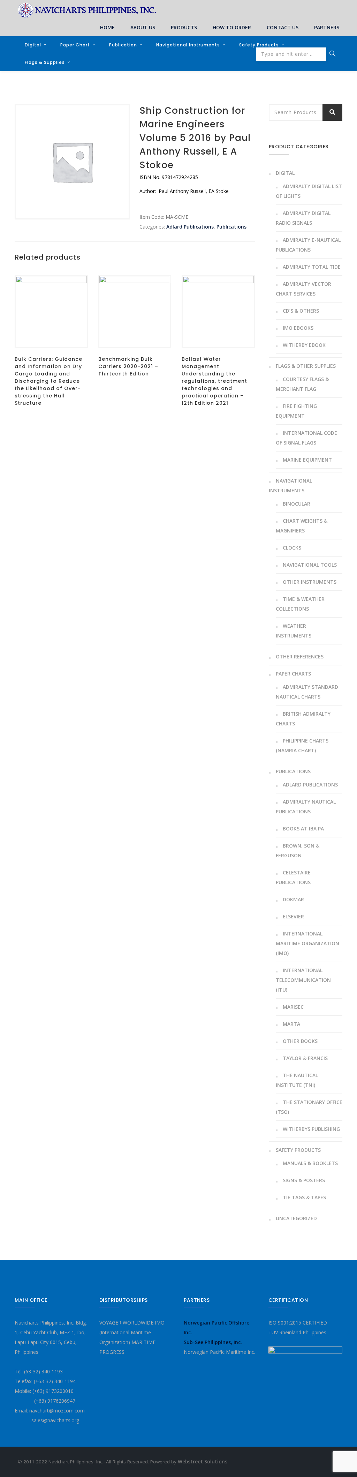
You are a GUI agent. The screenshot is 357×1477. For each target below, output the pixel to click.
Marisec (293, 1007)
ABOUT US (142, 27)
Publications (231, 226)
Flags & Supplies (45, 62)
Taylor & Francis (305, 1058)
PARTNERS (326, 27)
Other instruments (309, 582)
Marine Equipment (307, 459)
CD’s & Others (301, 310)
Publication (123, 45)
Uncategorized (296, 1218)
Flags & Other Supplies (306, 366)
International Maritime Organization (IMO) (307, 943)
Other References (300, 656)
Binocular (296, 503)
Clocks (292, 547)
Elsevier (293, 916)
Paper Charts (293, 673)
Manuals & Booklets (310, 1163)
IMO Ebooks (298, 328)
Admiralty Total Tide (312, 266)
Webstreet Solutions (202, 1462)
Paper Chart (75, 45)
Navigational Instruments (188, 45)
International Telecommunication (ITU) (303, 980)
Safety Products (259, 45)
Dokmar (293, 899)
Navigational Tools (310, 564)
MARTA (291, 1024)
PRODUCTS (184, 27)
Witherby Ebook (304, 345)
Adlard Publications (190, 226)
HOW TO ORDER (232, 27)
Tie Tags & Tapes (304, 1197)
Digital (33, 45)
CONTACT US (282, 27)
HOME (107, 27)
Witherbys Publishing (311, 1129)
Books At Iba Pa (303, 828)
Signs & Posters (304, 1180)
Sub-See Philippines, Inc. (213, 1342)
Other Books (300, 1041)
